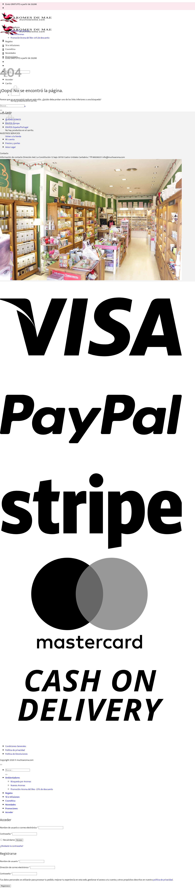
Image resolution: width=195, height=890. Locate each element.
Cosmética (10, 49)
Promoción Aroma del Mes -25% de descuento (30, 38)
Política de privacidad (15, 750)
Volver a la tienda (13, 136)
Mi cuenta (9, 139)
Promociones (11, 57)
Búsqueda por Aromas (20, 31)
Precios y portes (12, 143)
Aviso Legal (10, 147)
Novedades (10, 53)
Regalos (9, 41)
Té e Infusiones (12, 45)
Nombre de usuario (9, 861)
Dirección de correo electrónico (15, 867)
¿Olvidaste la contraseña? (11, 846)
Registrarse (5, 886)
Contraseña (6, 834)
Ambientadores (12, 27)
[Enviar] (1, 110)
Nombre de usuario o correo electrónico (19, 827)
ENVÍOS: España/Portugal (16, 127)
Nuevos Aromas (17, 34)
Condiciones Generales (15, 746)
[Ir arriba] (1, 764)
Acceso (19, 840)
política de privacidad (163, 880)
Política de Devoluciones (16, 754)
